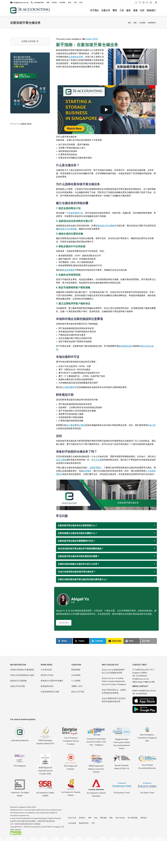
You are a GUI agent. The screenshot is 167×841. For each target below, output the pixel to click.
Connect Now (64, 623)
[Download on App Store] (144, 700)
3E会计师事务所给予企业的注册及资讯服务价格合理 (114, 700)
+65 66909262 (141, 676)
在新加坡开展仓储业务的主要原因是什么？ (77, 525)
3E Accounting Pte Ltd (35, 827)
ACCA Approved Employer (70, 767)
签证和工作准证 (47, 675)
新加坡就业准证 (125, 346)
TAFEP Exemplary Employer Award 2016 (45, 742)
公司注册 (97, 460)
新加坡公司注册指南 (67, 229)
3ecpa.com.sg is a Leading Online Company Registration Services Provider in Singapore (114, 681)
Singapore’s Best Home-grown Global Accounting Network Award (121, 744)
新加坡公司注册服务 (107, 225)
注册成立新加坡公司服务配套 (22, 670)
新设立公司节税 (77, 692)
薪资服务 (87, 471)
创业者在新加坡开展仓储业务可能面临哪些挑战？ (81, 548)
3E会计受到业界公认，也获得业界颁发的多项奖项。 (114, 691)
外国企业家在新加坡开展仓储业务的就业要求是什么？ (83, 579)
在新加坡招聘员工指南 (50, 692)
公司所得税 (75, 675)
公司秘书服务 (68, 387)
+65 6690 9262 (39, 2)
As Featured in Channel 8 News (70, 793)
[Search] (156, 2)
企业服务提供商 (75, 57)
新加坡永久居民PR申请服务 (52, 681)
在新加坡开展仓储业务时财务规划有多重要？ (78, 556)
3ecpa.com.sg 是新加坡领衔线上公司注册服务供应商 (113, 671)
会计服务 (70, 425)
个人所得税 (75, 681)
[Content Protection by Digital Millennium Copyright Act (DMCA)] (15, 834)
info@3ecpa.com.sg (20, 2)
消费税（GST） (77, 686)
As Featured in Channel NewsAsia (96, 794)
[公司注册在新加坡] (30, 82)
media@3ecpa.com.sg (146, 691)
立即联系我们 (95, 467)
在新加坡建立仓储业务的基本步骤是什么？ (77, 533)
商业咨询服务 (68, 270)
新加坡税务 (75, 670)
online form (26, 124)
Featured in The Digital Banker (20, 794)
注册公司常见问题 (17, 686)
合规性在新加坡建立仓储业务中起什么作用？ (78, 564)
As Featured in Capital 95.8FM (45, 794)
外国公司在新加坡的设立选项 (22, 675)
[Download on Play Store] (144, 709)
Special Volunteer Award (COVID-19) (121, 767)
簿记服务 (81, 425)
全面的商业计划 (75, 213)
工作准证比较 (46, 670)
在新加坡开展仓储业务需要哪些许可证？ (76, 541)
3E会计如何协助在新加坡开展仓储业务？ (77, 572)
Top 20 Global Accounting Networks (147, 766)
